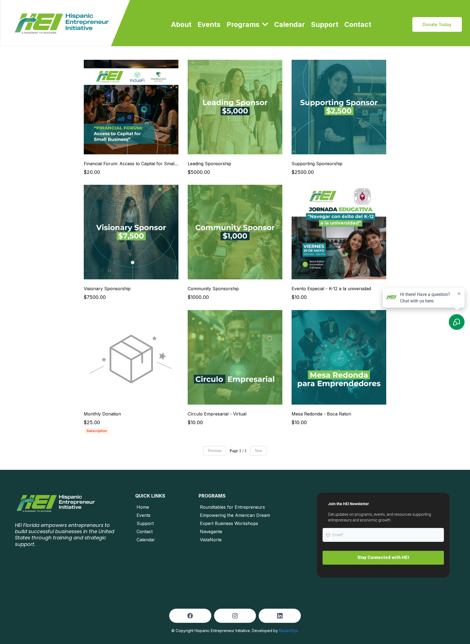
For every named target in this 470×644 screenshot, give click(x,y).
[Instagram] (235, 616)
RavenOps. (289, 630)
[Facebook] (190, 616)
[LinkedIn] (280, 616)
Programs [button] (244, 24)
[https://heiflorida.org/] (65, 23)
